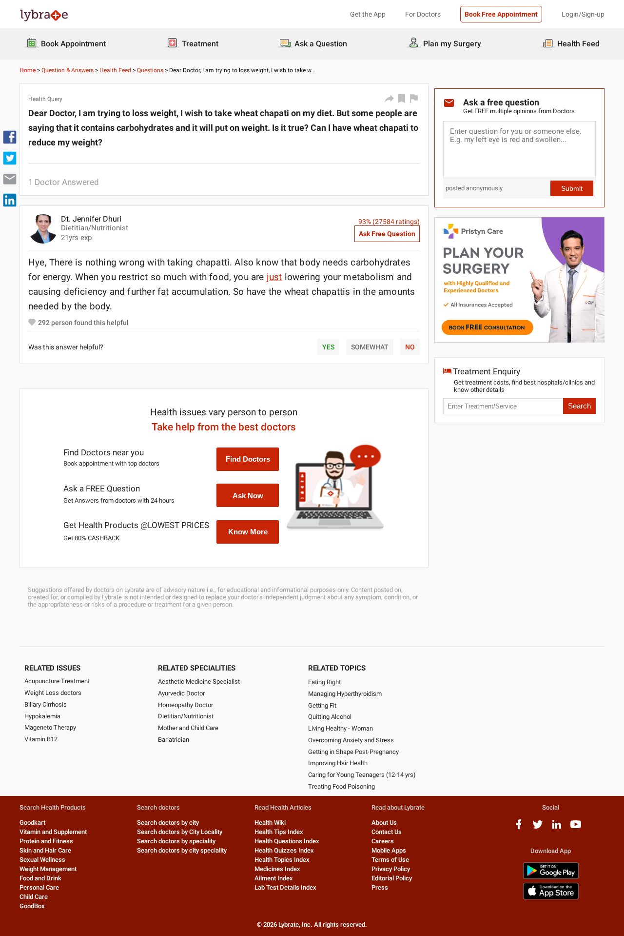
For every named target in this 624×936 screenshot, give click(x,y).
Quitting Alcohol (329, 716)
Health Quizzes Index (284, 850)
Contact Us (386, 831)
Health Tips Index (278, 831)
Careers (382, 841)
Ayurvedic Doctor (181, 693)
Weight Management (48, 869)
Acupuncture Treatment (57, 681)
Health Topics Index (282, 859)
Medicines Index (277, 869)
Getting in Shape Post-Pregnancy (353, 751)
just (274, 277)
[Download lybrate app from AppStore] (551, 897)
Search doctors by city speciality (182, 850)
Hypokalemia (42, 716)
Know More (248, 532)
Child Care (34, 896)
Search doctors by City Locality (179, 831)
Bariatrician (173, 739)
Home (28, 70)
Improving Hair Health (338, 763)
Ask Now (248, 495)
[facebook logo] (519, 828)
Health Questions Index (286, 841)
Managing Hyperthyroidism (345, 693)
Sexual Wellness (42, 859)
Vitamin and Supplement (53, 831)
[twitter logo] (538, 828)
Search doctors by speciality (176, 841)
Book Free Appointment (501, 14)
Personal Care (39, 887)
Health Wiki (270, 822)
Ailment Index (273, 878)
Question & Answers (67, 70)
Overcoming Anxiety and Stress (351, 740)
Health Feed (115, 70)
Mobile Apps (388, 850)
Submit (572, 188)
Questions (150, 70)
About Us (384, 822)
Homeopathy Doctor (185, 705)
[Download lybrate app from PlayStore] (551, 877)
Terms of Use (390, 859)
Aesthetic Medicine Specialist (199, 681)
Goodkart (32, 822)
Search (579, 406)
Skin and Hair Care (45, 850)
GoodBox (32, 906)
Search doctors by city (168, 822)
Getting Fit (322, 705)
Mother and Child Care (188, 728)
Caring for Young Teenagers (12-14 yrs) (362, 774)
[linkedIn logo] (557, 828)
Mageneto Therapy (50, 727)
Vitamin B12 (41, 739)
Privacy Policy (390, 869)
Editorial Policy (391, 878)
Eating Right (324, 682)
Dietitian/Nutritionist (186, 716)
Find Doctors (248, 459)
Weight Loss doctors (52, 692)
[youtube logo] (576, 828)
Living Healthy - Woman (340, 728)
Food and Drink (40, 878)
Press (379, 887)
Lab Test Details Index (285, 887)
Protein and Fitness (46, 841)
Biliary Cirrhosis (45, 704)
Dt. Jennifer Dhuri (91, 219)
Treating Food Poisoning (341, 786)
